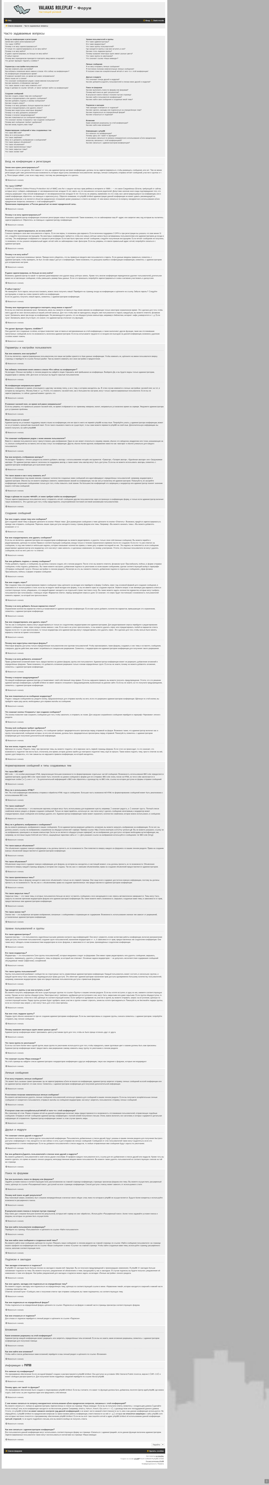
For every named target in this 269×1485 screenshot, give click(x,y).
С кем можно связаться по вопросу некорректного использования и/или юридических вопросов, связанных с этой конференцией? (121, 139)
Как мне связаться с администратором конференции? (108, 143)
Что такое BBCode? (13, 133)
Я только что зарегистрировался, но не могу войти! (26, 49)
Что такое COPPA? (12, 44)
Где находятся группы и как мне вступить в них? (105, 49)
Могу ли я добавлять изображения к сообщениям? (25, 140)
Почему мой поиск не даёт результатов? (102, 92)
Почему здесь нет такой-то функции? (101, 136)
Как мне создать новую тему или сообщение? (23, 96)
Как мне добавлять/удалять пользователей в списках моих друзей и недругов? (118, 82)
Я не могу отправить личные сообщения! (103, 66)
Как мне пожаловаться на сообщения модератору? (26, 117)
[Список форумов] (20, 10)
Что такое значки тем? (14, 152)
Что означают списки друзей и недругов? (103, 79)
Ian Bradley (160, 1456)
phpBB (31, 428)
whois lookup (11, 1408)
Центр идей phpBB (146, 1390)
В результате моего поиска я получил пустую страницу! (108, 95)
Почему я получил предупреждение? (20, 115)
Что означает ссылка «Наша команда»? (102, 58)
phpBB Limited (84, 1374)
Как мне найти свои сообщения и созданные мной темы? (109, 99)
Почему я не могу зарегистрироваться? (21, 46)
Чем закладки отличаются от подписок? (102, 108)
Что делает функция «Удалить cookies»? (22, 61)
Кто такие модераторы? (95, 44)
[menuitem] (8, 21)
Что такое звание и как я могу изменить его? (23, 85)
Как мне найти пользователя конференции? (104, 97)
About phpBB (98, 1376)
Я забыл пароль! (12, 56)
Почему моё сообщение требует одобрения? (23, 122)
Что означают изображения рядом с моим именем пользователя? (32, 81)
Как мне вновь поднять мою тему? (19, 124)
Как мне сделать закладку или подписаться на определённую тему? (114, 110)
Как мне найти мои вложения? (98, 125)
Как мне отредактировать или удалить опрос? (24, 108)
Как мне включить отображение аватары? (22, 83)
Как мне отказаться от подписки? (99, 115)
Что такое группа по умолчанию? (99, 56)
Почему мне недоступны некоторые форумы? (23, 110)
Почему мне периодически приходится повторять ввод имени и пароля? (34, 58)
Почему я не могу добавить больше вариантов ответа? (27, 105)
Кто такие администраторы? (97, 42)
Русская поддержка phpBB (155, 1461)
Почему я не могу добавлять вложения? (21, 113)
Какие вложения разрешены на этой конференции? (107, 123)
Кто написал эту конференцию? (99, 133)
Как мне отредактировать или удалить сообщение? (26, 98)
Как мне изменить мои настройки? (19, 69)
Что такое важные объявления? (18, 142)
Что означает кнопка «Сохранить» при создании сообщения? (30, 120)
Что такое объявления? (15, 144)
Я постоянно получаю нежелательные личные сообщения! (110, 69)
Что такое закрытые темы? (16, 149)
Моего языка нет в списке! (16, 78)
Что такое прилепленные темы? (18, 147)
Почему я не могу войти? (15, 51)
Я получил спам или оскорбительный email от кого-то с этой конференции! (117, 71)
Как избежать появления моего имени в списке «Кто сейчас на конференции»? (37, 71)
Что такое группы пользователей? (100, 46)
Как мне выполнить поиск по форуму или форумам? (107, 90)
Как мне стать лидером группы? (99, 51)
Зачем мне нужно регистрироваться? (20, 42)
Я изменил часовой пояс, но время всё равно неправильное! (30, 76)
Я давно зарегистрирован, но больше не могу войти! (26, 54)
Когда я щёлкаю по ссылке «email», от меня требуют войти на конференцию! (37, 88)
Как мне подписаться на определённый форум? (105, 112)
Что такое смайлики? (13, 137)
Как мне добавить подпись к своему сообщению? (25, 101)
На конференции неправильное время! (21, 74)
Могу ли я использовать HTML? (17, 135)
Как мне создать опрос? (15, 103)
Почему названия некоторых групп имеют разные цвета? (109, 54)
